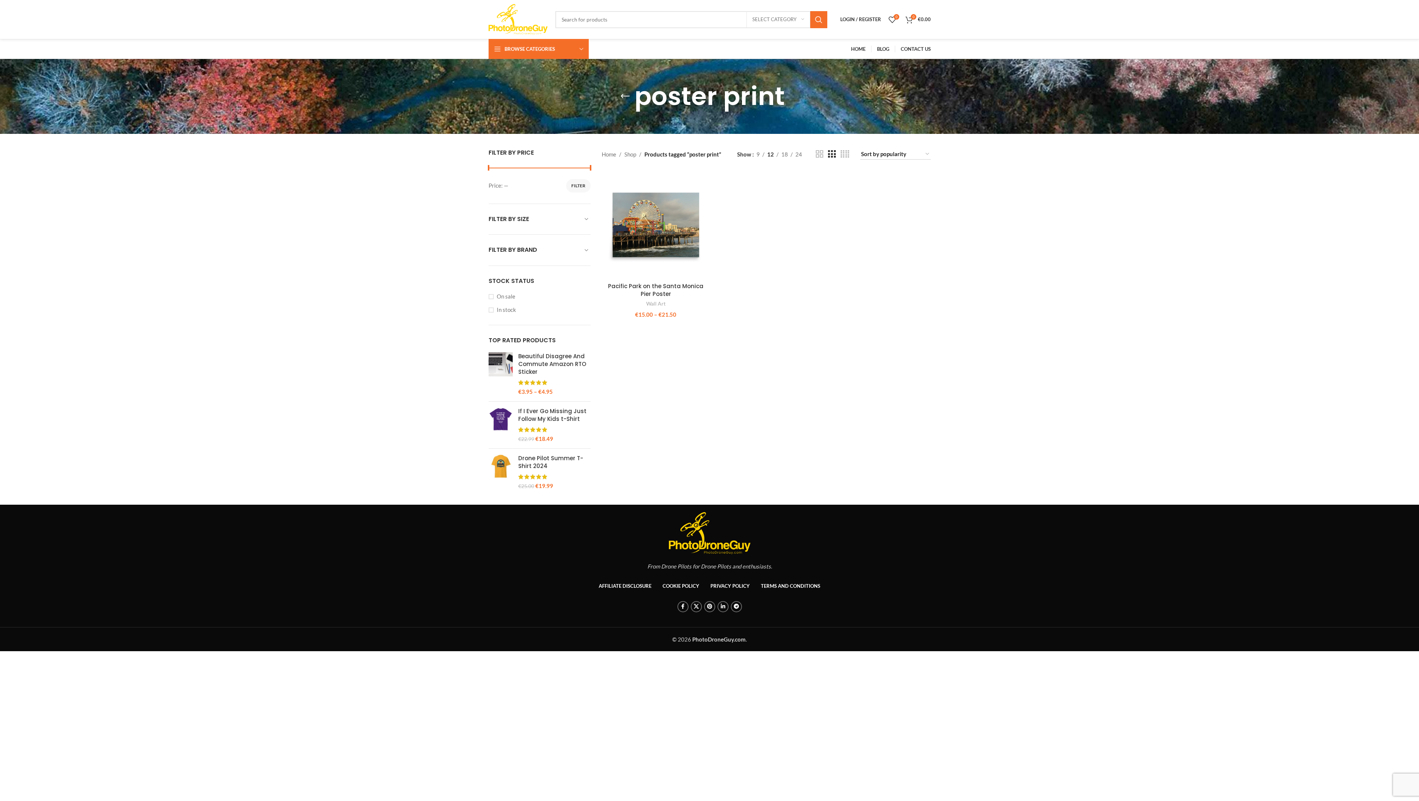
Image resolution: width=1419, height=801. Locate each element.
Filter (578, 185)
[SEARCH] (818, 19)
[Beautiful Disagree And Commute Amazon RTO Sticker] (501, 374)
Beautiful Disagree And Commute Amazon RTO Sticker (552, 364)
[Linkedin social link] (723, 606)
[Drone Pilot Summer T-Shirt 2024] (501, 472)
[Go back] (625, 96)
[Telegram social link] (736, 606)
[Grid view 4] (845, 154)
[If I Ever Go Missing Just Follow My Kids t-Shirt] (501, 425)
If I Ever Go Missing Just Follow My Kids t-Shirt (552, 415)
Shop (630, 154)
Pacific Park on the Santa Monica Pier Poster (655, 290)
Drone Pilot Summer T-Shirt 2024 (550, 462)
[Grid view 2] (819, 154)
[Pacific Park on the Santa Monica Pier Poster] (656, 225)
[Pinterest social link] (709, 606)
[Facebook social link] (683, 606)
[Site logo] (518, 18)
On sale (506, 296)
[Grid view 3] (831, 154)
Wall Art (656, 303)
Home (609, 154)
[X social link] (696, 606)
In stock (506, 309)
